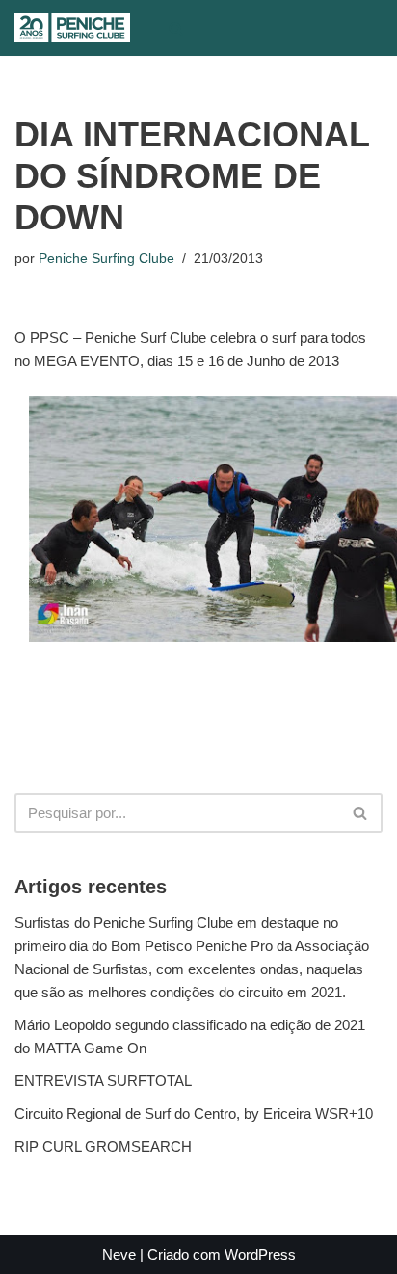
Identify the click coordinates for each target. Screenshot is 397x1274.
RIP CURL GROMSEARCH (103, 1146)
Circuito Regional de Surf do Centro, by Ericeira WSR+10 (193, 1113)
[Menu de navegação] (215, 28)
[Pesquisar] (176, 28)
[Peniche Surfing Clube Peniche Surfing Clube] (72, 27)
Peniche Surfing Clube (106, 259)
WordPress (260, 1254)
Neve (119, 1254)
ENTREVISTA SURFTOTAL (103, 1081)
